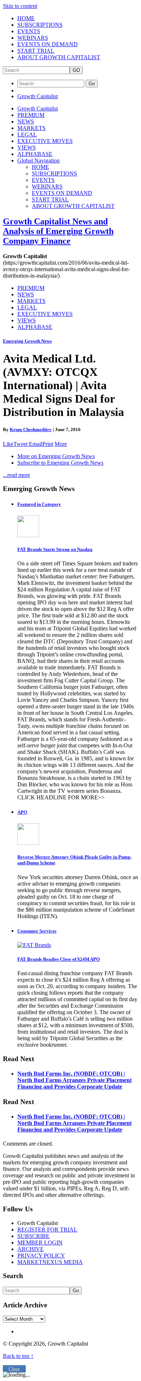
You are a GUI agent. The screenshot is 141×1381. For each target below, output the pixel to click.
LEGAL (27, 134)
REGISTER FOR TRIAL (47, 1229)
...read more (16, 475)
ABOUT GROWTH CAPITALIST (58, 57)
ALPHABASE (34, 154)
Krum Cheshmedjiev (31, 429)
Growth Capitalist (37, 96)
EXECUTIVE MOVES (45, 141)
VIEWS (26, 147)
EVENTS (28, 31)
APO (22, 812)
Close (14, 1368)
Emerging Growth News (27, 341)
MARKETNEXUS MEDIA (50, 1262)
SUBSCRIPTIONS (40, 25)
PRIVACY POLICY (41, 1255)
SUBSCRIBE (33, 1236)
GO (76, 70)
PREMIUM (30, 115)
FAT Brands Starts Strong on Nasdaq (54, 549)
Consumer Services (36, 931)
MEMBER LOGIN (40, 1242)
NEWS (25, 121)
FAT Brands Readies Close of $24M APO (58, 959)
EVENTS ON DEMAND (47, 44)
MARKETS (31, 128)
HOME (26, 18)
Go (92, 83)
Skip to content (20, 6)
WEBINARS (32, 38)
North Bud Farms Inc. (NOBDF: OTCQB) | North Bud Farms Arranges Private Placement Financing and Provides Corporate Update (74, 1080)
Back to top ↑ (18, 1356)
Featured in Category (39, 504)
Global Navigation (38, 160)
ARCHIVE (30, 1249)
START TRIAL (35, 51)
